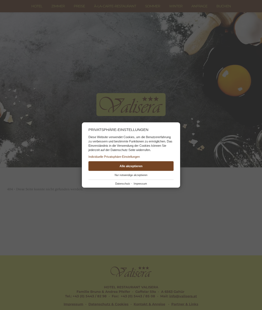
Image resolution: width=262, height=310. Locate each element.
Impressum (140, 183)
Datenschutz (122, 183)
